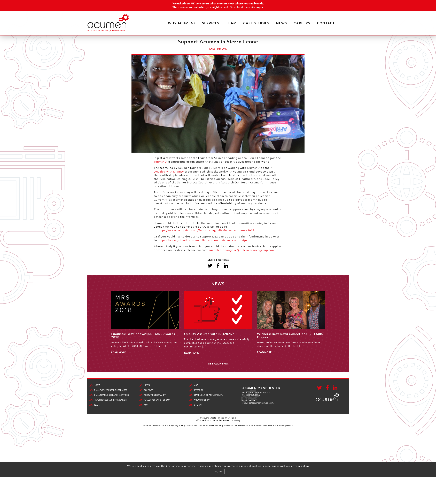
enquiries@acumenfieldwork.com (258, 402)
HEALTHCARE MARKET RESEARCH (110, 400)
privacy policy (299, 465)
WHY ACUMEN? (181, 23)
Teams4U (160, 161)
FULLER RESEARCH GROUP (157, 400)
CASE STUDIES (256, 23)
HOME (97, 385)
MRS (196, 385)
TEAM (231, 23)
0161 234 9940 (249, 400)
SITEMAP (198, 405)
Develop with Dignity (169, 171)
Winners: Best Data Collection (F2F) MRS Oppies (290, 335)
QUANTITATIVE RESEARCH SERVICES (111, 395)
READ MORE (118, 352)
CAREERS (302, 23)
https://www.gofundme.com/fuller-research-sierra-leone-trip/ (202, 240)
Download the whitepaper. (247, 7)
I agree (218, 471)
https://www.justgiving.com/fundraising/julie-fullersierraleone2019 (206, 230)
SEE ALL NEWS (218, 363)
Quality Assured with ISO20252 (209, 334)
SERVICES (210, 23)
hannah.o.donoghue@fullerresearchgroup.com (241, 250)
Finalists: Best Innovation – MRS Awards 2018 (143, 335)
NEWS (281, 23)
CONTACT (326, 23)
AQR (146, 405)
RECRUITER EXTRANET (155, 395)
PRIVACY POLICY (202, 400)
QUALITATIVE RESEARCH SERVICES (110, 390)
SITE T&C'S (198, 390)
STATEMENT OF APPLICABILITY (208, 395)
